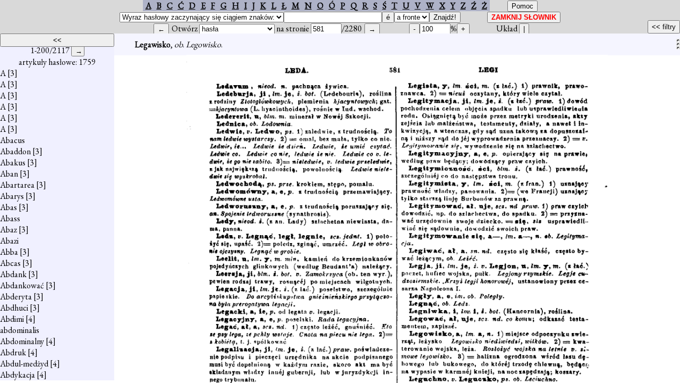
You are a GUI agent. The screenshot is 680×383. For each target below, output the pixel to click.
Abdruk (13, 352)
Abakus (13, 162)
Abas (8, 207)
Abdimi (12, 318)
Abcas (10, 263)
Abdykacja (17, 374)
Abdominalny (22, 341)
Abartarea (17, 184)
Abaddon (15, 151)
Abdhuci (14, 307)
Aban (9, 173)
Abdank (13, 274)
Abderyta (16, 296)
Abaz (8, 229)
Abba (9, 251)
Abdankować (22, 285)
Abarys (12, 196)
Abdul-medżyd (24, 363)
